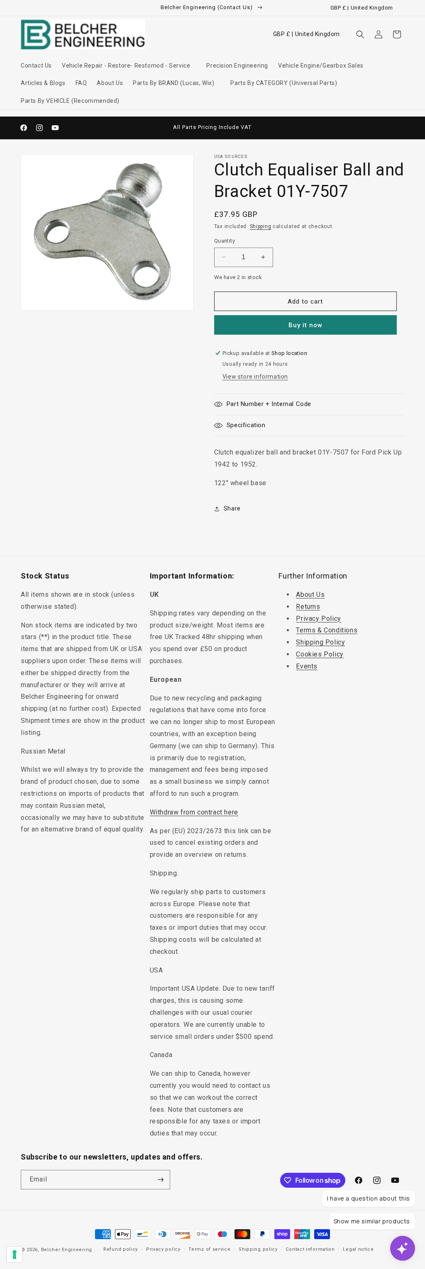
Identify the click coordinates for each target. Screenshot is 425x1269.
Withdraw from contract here (194, 812)
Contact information (310, 1249)
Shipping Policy (320, 642)
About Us (310, 594)
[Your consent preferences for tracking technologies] (14, 1254)
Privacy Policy (318, 618)
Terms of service (209, 1249)
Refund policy (120, 1249)
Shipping (260, 226)
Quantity (224, 241)
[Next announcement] (286, 128)
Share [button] (232, 508)
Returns (308, 606)
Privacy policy (163, 1249)
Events (307, 666)
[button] (129, 65)
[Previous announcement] (138, 128)
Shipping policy (258, 1249)
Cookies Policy (319, 654)
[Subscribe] (160, 1179)
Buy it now (305, 325)
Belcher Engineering (66, 1249)
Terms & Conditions (326, 630)
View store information (255, 376)
